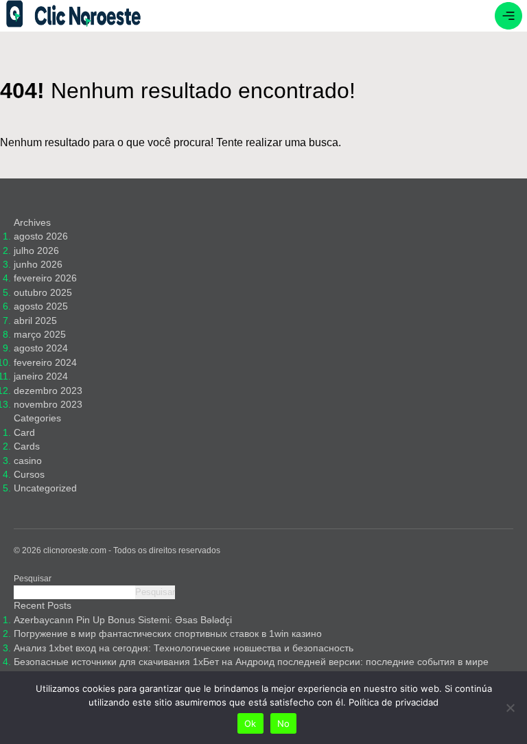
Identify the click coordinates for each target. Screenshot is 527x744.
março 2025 (40, 334)
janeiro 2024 (41, 376)
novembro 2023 (48, 404)
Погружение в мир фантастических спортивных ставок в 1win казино (168, 634)
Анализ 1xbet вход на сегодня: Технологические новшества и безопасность (183, 648)
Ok (250, 723)
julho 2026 (36, 251)
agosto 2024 (41, 348)
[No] (510, 707)
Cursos (29, 474)
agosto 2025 (41, 306)
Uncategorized (45, 488)
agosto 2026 (41, 236)
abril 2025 (35, 321)
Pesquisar (32, 578)
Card (24, 433)
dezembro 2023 (48, 391)
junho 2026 (38, 264)
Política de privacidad (393, 702)
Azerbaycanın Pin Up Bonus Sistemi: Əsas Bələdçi (123, 620)
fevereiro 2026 (45, 278)
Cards (27, 446)
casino (28, 461)
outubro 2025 (43, 293)
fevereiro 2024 (45, 363)
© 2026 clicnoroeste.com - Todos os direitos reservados (117, 550)
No (283, 723)
